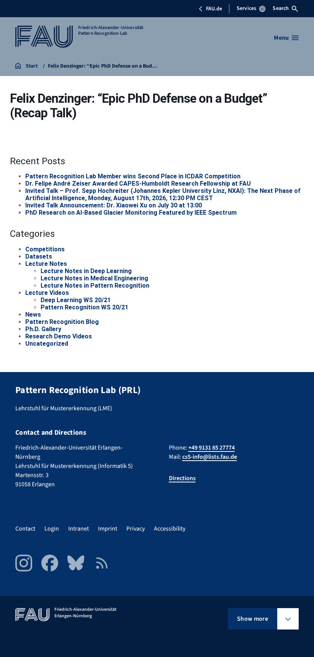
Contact (25, 528)
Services (246, 8)
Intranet (78, 528)
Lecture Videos (47, 292)
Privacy (135, 528)
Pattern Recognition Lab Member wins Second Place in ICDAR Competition (132, 176)
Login (51, 528)
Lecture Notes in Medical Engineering (94, 278)
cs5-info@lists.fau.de (209, 457)
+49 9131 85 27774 (211, 447)
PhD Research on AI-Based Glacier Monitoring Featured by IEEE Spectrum (131, 212)
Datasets (38, 256)
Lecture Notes (46, 263)
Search (281, 8)
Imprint (107, 528)
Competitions (45, 249)
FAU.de (214, 9)
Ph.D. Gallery (43, 329)
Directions (182, 478)
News (33, 314)
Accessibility (169, 528)
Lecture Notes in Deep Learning (86, 271)
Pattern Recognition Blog (62, 321)
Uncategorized (46, 343)
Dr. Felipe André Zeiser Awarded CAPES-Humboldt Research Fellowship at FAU (138, 183)
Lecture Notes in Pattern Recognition (95, 285)
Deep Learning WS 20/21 (76, 300)
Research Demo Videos (58, 336)
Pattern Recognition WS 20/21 (84, 307)
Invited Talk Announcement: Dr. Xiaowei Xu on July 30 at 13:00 (113, 205)
